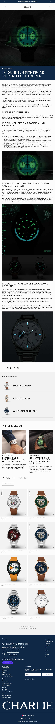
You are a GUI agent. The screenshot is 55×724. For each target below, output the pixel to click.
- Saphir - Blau (7, 617)
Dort (21, 189)
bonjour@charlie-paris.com (13, 652)
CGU (3, 693)
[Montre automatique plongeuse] (27, 242)
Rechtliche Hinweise (6, 697)
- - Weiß (6, 518)
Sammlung (12, 289)
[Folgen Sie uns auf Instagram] (25, 718)
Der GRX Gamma (7, 144)
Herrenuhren (47, 643)
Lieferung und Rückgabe (7, 676)
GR (45, 652)
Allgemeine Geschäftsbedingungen (7, 690)
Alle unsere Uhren (49, 641)
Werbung (4, 687)
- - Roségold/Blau (38, 584)
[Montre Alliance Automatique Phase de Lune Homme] (27, 336)
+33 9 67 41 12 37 (10, 653)
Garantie (4, 678)
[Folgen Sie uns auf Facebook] (22, 718)
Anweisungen (5, 681)
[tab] (9, 477)
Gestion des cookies (33, 721)
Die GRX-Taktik (7, 140)
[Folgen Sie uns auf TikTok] (33, 718)
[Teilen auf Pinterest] (14, 368)
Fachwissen (5, 670)
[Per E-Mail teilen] (18, 368)
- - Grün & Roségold (37, 518)
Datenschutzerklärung (7, 695)
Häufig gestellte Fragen (7, 683)
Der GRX (7, 136)
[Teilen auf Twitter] (11, 368)
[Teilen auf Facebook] (7, 368)
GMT (11, 198)
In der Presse (5, 672)
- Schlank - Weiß (34, 617)
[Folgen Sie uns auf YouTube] (29, 718)
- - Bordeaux (12, 551)
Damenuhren (47, 645)
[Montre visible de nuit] (27, 165)
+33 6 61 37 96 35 (13, 654)
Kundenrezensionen (6, 674)
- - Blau (34, 551)
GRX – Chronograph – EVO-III (8, 584)
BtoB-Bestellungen (6, 685)
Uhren (14, 84)
